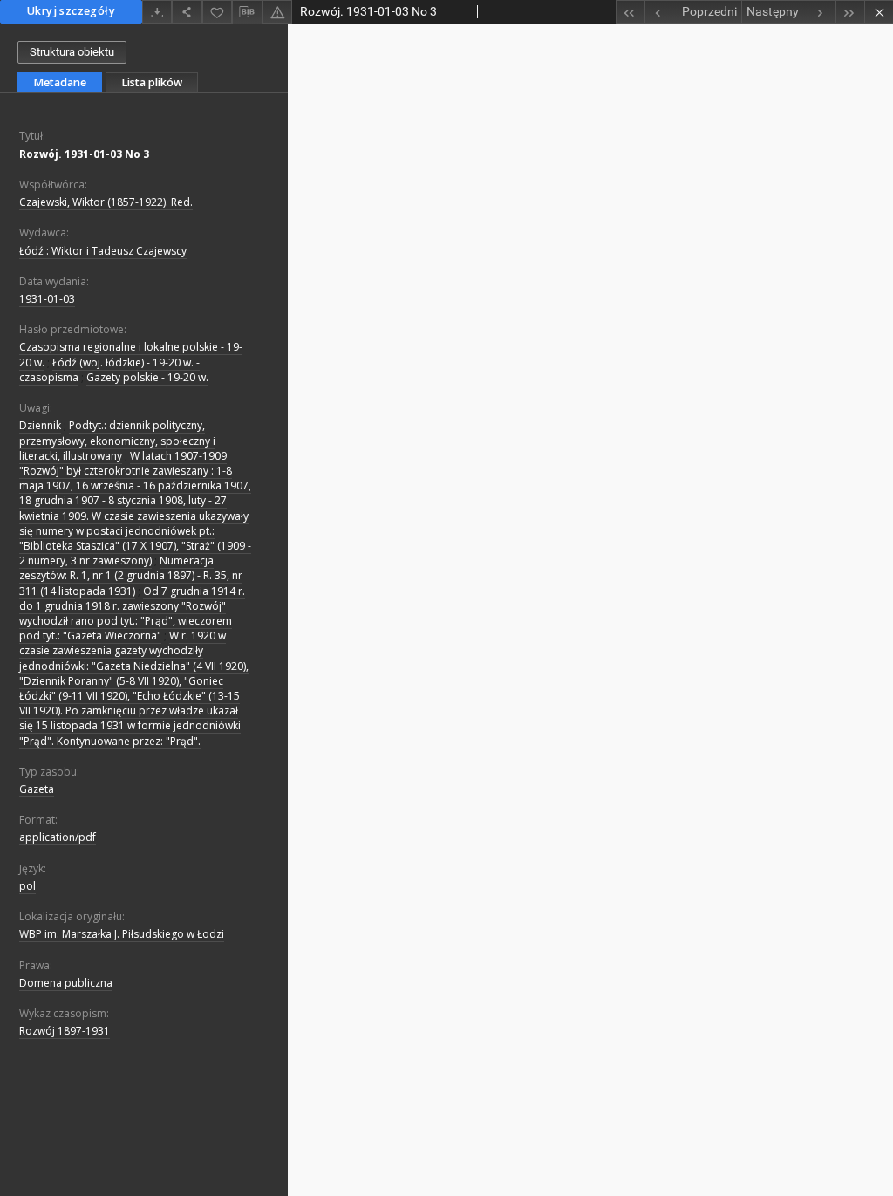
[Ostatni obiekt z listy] (849, 12)
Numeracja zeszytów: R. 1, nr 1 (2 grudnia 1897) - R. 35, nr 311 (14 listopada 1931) (130, 575)
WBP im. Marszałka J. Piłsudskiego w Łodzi (121, 933)
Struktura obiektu (72, 51)
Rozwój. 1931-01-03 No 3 (84, 154)
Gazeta (36, 789)
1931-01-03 (47, 298)
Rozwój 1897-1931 (64, 1030)
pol (27, 885)
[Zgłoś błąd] (277, 12)
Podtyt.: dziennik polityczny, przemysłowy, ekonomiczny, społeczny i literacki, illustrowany (117, 440)
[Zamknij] (878, 12)
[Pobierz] (157, 12)
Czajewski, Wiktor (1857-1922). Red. (106, 202)
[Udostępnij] (186, 12)
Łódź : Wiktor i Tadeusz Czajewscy (103, 250)
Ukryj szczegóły (71, 10)
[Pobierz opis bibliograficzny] (247, 12)
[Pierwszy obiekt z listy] (630, 12)
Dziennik (40, 425)
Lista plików (151, 82)
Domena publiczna (65, 982)
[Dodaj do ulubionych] (217, 12)
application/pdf (57, 837)
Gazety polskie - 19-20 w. (147, 377)
